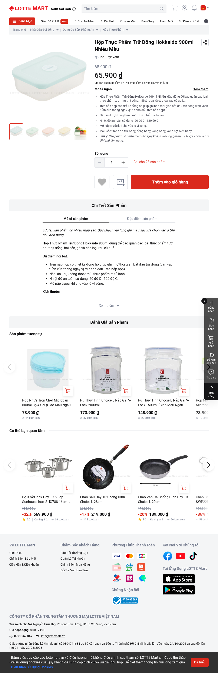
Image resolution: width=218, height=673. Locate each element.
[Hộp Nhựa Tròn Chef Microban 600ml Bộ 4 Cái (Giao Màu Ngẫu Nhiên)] (47, 370)
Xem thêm (200, 89)
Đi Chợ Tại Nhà (84, 21)
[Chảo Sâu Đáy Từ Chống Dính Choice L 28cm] (105, 467)
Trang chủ (19, 29)
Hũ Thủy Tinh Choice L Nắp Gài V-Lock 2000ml (105, 402)
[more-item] (206, 21)
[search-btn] (161, 8)
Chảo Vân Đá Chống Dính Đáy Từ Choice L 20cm (163, 499)
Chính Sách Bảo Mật (22, 558)
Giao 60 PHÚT (54, 21)
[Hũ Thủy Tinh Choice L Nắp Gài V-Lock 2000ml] (105, 370)
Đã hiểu (199, 662)
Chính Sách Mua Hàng (75, 564)
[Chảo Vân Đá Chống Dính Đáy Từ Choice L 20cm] (163, 467)
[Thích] (102, 182)
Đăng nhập (211, 309)
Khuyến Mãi (127, 21)
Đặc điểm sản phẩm (142, 219)
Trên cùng (211, 394)
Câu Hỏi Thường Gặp (74, 553)
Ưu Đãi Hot (107, 21)
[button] (205, 7)
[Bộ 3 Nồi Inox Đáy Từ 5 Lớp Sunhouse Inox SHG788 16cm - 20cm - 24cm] (47, 467)
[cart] (175, 7)
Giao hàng (211, 327)
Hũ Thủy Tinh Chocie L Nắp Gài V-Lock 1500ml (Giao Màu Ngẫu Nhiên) (163, 403)
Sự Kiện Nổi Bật (189, 21)
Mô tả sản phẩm (75, 219)
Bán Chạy (147, 21)
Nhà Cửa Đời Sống (42, 29)
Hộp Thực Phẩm (113, 29)
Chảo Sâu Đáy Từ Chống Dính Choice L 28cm (102, 499)
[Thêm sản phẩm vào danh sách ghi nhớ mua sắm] (120, 182)
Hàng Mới (166, 21)
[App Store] (179, 578)
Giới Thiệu (15, 553)
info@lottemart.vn (53, 636)
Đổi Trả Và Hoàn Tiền (74, 570)
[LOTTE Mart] (28, 8)
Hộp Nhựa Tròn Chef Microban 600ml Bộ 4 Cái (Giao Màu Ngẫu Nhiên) (46, 403)
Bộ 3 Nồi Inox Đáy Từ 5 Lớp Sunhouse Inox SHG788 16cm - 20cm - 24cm (45, 499)
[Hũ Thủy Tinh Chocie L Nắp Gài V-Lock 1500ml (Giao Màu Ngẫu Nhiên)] (163, 370)
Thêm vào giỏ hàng (170, 182)
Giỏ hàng (211, 344)
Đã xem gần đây (211, 361)
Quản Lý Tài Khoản (72, 558)
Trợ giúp (211, 377)
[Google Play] (179, 590)
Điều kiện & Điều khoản (24, 564)
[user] (184, 7)
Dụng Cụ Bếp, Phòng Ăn (78, 29)
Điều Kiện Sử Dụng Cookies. (32, 667)
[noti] (194, 7)
